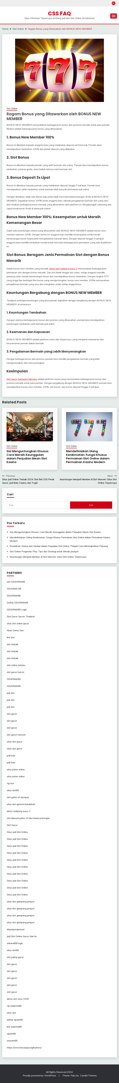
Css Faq (59, 13)
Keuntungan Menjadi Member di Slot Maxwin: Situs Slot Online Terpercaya (48, 556)
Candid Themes (88, 1075)
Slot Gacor (12, 825)
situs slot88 (13, 790)
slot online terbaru (16, 665)
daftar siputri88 (15, 1019)
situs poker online (16, 769)
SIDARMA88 (14, 595)
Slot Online (12, 108)
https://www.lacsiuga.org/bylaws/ (24, 1047)
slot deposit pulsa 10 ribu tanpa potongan (28, 818)
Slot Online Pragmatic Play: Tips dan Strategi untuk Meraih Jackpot (44, 551)
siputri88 (11, 1033)
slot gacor (12, 713)
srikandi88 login (15, 943)
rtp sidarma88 (14, 1005)
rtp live (10, 783)
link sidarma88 (14, 1026)
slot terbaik (12, 644)
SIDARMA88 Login (17, 609)
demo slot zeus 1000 (18, 998)
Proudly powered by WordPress (40, 1075)
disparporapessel (15, 929)
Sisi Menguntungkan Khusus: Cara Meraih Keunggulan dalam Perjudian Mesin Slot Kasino (28, 456)
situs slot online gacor (18, 623)
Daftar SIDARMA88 (17, 602)
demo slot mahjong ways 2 (63, 268)
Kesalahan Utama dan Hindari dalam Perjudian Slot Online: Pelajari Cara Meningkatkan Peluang (59, 546)
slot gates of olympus (18, 797)
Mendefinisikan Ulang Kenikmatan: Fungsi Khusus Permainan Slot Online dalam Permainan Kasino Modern (88, 456)
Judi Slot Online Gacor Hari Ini (22, 936)
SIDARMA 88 (14, 588)
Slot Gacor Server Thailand (21, 616)
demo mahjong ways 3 (18, 811)
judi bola (11, 755)
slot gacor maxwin (16, 734)
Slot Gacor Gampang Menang (22, 379)
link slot (11, 637)
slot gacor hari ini (15, 672)
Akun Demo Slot (15, 630)
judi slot (11, 692)
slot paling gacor (15, 957)
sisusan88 (12, 1040)
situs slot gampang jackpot (20, 901)
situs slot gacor (14, 741)
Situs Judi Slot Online (17, 832)
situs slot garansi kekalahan (21, 804)
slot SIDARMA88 (16, 581)
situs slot (11, 1012)
